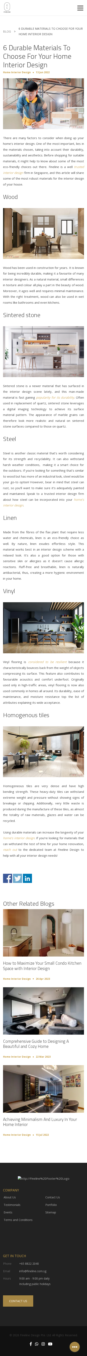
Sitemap (50, 1212)
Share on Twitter (17, 878)
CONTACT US (18, 1301)
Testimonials (12, 1205)
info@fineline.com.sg (32, 1271)
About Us (10, 1197)
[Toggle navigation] (80, 8)
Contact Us (52, 1197)
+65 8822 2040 (29, 1263)
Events (8, 1212)
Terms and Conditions (18, 1220)
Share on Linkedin (27, 878)
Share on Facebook (7, 878)
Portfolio (51, 1205)
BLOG (7, 31)
